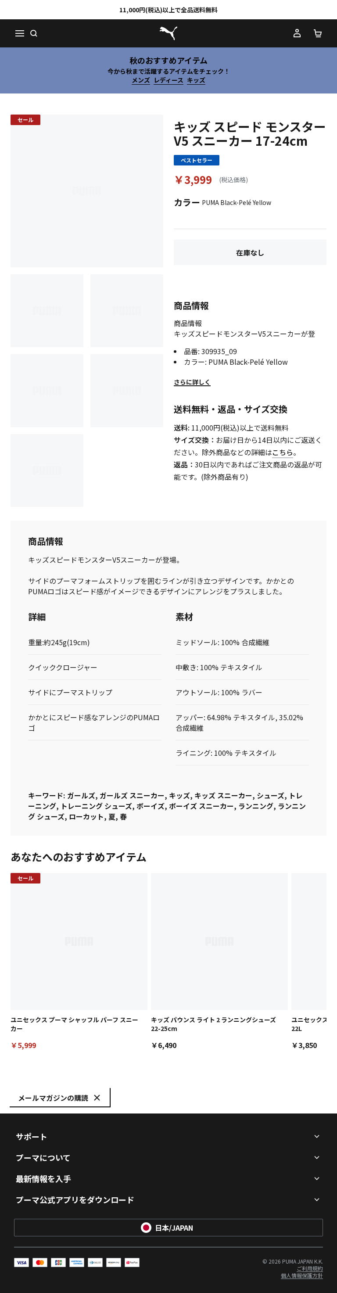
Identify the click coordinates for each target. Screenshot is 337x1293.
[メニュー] (19, 33)
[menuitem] (310, 1268)
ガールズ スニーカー (132, 795)
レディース (168, 79)
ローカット (86, 816)
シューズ (270, 795)
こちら (282, 452)
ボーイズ (150, 806)
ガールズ (81, 795)
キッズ (196, 79)
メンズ (141, 79)
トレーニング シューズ (96, 806)
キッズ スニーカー (223, 795)
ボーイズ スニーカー (201, 806)
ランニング (255, 806)
